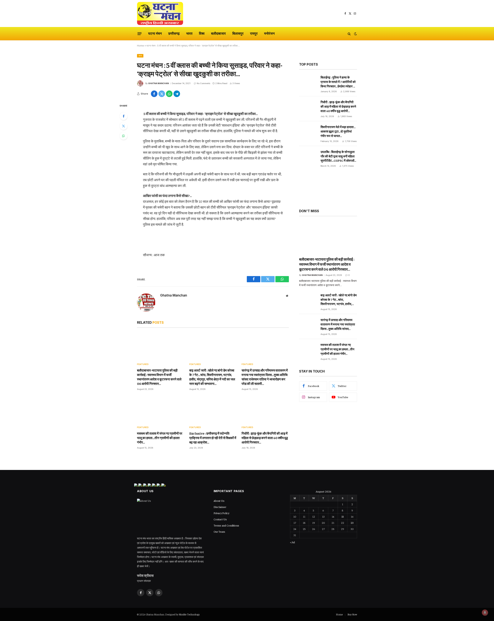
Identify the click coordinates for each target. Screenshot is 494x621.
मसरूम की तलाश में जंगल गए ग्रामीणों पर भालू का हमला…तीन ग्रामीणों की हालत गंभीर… (159, 437)
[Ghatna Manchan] (160, 13)
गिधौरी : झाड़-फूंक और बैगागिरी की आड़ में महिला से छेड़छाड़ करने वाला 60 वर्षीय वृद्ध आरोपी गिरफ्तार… (265, 437)
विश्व (202, 33)
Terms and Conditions (226, 525)
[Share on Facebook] (154, 93)
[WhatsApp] (123, 136)
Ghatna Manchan (158, 83)
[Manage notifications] (485, 612)
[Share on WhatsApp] (169, 93)
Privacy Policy (221, 513)
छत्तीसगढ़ (174, 33)
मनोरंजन (269, 33)
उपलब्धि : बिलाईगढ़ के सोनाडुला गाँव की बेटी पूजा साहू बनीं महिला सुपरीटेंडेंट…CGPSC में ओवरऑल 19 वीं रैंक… (338, 156)
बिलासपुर (238, 33)
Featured (143, 364)
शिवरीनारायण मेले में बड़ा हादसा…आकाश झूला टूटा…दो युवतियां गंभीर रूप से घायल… (338, 131)
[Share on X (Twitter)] (161, 93)
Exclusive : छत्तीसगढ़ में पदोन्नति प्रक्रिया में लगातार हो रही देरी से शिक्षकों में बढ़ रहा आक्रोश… (212, 437)
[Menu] (140, 33)
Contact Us (220, 519)
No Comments (203, 83)
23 (352, 522)
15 (342, 516)
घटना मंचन (155, 33)
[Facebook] (123, 116)
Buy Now (352, 614)
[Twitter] (123, 126)
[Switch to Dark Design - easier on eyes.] (355, 33)
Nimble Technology (189, 614)
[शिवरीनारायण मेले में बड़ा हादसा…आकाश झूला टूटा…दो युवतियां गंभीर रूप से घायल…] (308, 133)
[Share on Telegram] (176, 93)
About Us (219, 500)
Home (140, 45)
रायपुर (254, 33)
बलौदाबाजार (218, 33)
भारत (189, 33)
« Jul (292, 542)
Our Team (219, 531)
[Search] (349, 33)
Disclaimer (220, 507)
